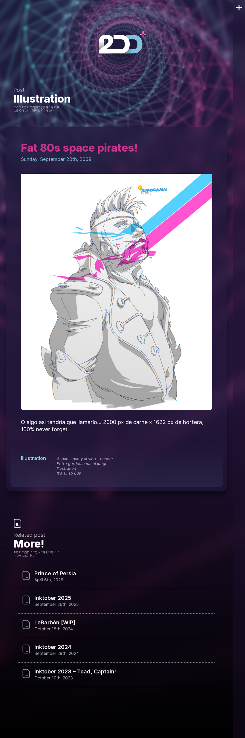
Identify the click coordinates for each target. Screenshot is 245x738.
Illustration (42, 98)
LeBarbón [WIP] (54, 623)
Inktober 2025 (52, 598)
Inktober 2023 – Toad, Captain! (75, 672)
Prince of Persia (55, 574)
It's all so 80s (69, 473)
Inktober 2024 (52, 647)
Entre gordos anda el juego (82, 463)
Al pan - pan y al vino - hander (85, 458)
